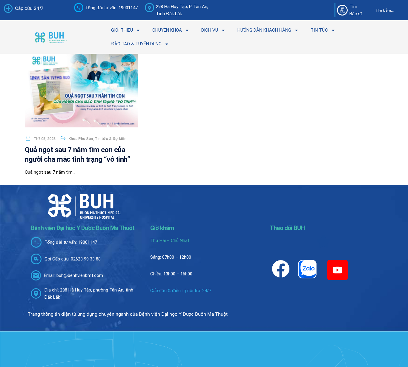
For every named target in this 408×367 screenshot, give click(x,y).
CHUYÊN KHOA (167, 30)
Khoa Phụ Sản (80, 138)
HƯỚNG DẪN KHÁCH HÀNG (264, 30)
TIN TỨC (319, 30)
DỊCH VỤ (209, 30)
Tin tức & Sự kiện (110, 138)
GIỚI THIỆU (122, 30)
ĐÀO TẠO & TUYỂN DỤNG (136, 44)
